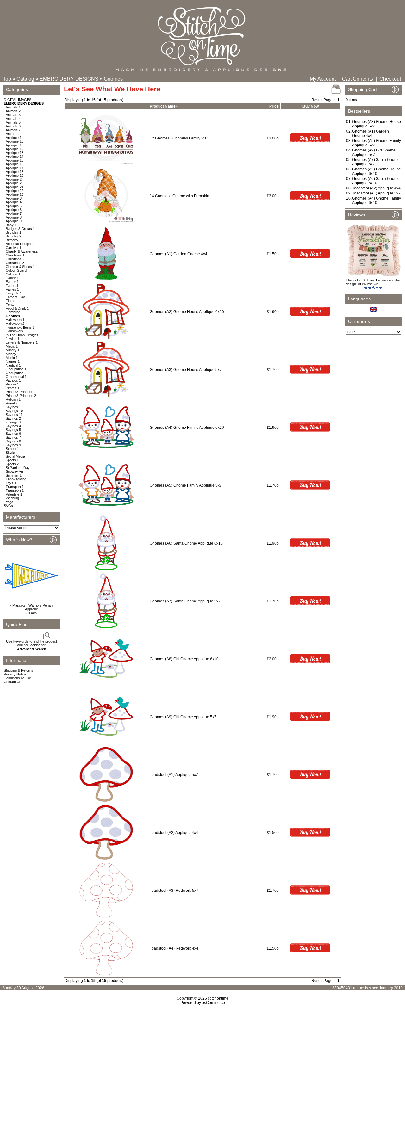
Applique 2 (14, 179)
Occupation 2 (16, 373)
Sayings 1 (13, 407)
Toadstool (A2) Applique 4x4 (174, 832)
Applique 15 (14, 160)
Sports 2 (12, 464)
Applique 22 (14, 191)
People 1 (12, 384)
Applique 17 (14, 168)
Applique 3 (14, 198)
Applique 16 (14, 164)
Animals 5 (13, 122)
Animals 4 (13, 118)
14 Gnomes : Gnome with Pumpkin (179, 196)
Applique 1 (14, 137)
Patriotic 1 (13, 380)
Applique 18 (14, 172)
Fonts (10, 304)
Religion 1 (13, 399)
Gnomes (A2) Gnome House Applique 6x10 (187, 312)
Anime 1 (12, 134)
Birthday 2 (13, 236)
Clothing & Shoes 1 (20, 266)
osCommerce (213, 1003)
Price (274, 106)
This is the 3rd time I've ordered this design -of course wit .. (373, 282)
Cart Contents (357, 79)
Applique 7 (14, 213)
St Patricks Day (18, 468)
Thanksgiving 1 (17, 479)
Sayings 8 (13, 441)
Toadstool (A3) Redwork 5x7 (174, 890)
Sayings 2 (13, 418)
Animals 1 (13, 107)
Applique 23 (14, 194)
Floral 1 (11, 301)
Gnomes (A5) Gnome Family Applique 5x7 (186, 485)
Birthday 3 (13, 240)
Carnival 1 (13, 248)
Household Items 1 (20, 327)
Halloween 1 (15, 320)
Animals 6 (13, 126)
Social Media (15, 456)
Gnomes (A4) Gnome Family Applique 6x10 (187, 427)
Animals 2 (13, 111)
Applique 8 (14, 217)
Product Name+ (164, 106)
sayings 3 (13, 422)
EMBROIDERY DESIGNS (69, 79)
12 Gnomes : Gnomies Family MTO (179, 138)
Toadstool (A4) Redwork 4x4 (174, 948)
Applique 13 (14, 153)
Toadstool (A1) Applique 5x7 (174, 775)
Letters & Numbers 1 (22, 342)
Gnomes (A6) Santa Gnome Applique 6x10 (186, 543)
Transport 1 (15, 487)
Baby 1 (11, 225)
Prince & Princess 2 (21, 396)
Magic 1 (12, 346)
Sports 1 (12, 460)
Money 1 (12, 354)
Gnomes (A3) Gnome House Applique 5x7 (186, 369)
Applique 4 (14, 202)
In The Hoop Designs (22, 335)
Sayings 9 (13, 445)
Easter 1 (12, 282)
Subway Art (14, 471)
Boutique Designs (19, 244)
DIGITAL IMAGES (17, 100)
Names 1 (13, 361)
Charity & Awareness (22, 251)
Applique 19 (14, 175)
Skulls (10, 452)
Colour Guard (16, 270)
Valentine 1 (14, 494)
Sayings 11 (14, 414)
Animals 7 (13, 130)
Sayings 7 (13, 437)
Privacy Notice (15, 674)
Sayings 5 (13, 430)
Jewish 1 (12, 339)
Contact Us (12, 682)
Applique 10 (14, 141)
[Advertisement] (202, 1059)
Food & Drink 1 (17, 308)
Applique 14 (14, 156)
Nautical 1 (13, 365)
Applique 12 (14, 149)
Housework (14, 331)
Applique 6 (14, 210)
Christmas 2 (15, 259)
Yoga (9, 502)
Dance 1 (12, 278)
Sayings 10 (14, 411)
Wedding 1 (14, 498)
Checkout (390, 79)
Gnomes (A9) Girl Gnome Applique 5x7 (183, 717)
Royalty (11, 403)
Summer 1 (14, 475)
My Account (323, 79)
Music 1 (12, 358)
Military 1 (12, 350)
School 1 (12, 449)
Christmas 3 (15, 263)
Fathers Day (15, 297)
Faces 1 (12, 285)
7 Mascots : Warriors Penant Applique (31, 607)
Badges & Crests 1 (20, 229)
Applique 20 (14, 183)
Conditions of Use (17, 678)
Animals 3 (13, 115)
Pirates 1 (12, 388)
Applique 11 (14, 145)
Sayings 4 (13, 426)
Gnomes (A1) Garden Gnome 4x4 (178, 254)
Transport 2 (15, 490)
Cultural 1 (13, 274)
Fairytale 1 (14, 293)
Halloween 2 (15, 323)
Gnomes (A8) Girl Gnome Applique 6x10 (184, 659)
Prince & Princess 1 (21, 392)
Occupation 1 (16, 369)
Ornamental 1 (16, 377)
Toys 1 (11, 483)
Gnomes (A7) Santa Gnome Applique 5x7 (185, 601)
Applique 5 (14, 206)
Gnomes (113, 79)
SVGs (8, 506)
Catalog (25, 79)
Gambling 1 (14, 312)
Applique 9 (14, 221)
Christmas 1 (15, 255)
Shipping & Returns (18, 670)
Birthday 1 (13, 232)
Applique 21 (14, 187)
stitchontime (218, 998)
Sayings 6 (13, 433)
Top (7, 79)
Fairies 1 (12, 289)
